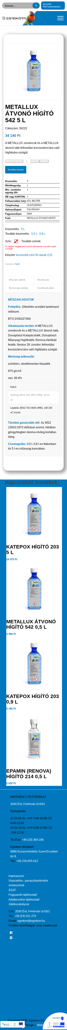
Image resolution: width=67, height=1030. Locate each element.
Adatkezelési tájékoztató (24, 899)
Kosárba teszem (16, 169)
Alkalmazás (43, 279)
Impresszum (16, 875)
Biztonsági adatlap (18, 288)
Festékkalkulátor (45, 288)
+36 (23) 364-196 (33, 839)
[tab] (19, 280)
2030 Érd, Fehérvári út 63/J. (27, 803)
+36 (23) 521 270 (25, 915)
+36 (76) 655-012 (27, 860)
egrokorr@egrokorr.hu (31, 920)
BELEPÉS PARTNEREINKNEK (51, 5)
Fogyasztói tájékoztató (23, 894)
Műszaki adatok (17, 279)
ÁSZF (12, 890)
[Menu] (59, 18)
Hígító (17, 264)
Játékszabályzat (19, 904)
